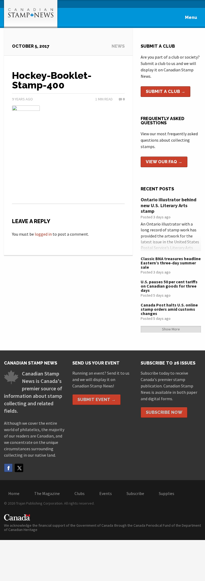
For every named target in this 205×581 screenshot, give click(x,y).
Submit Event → (96, 399)
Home (13, 493)
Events (105, 493)
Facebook (8, 468)
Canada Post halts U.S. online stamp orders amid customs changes (169, 309)
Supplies (166, 493)
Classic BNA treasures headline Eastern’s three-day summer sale (171, 263)
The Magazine (47, 493)
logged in (43, 234)
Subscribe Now (164, 412)
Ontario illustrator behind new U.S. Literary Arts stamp (168, 205)
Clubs (79, 493)
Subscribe (135, 493)
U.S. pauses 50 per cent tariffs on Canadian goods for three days (169, 286)
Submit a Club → (165, 91)
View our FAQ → (164, 161)
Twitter (19, 468)
